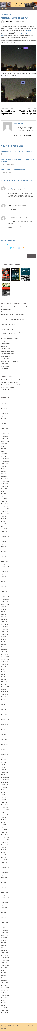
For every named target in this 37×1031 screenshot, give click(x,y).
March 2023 (4, 476)
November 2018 (5, 599)
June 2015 (3, 702)
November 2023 (5, 461)
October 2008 (4, 902)
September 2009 (5, 875)
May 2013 (3, 764)
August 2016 (4, 666)
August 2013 (4, 757)
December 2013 (5, 747)
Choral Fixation (5, 319)
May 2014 (3, 734)
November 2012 (5, 779)
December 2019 (5, 566)
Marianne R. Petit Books (7, 351)
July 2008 (3, 910)
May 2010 (3, 855)
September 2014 (5, 724)
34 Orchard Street (5, 307)
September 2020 (5, 544)
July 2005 (3, 1000)
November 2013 (5, 749)
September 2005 (5, 995)
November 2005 (5, 990)
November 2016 (5, 659)
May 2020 (3, 554)
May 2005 (3, 1005)
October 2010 (4, 842)
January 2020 (4, 564)
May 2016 (3, 674)
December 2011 (5, 807)
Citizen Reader (4, 322)
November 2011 (5, 809)
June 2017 (3, 641)
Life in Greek (4, 346)
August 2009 (4, 877)
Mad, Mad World (5, 348)
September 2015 (5, 694)
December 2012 (5, 777)
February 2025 (4, 428)
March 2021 (4, 529)
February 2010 (4, 862)
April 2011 (3, 827)
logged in (9, 244)
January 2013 (4, 774)
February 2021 (4, 531)
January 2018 (4, 624)
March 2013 (4, 769)
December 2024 (5, 433)
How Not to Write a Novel (7, 329)
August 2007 (4, 937)
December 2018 (5, 596)
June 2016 (3, 671)
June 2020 (3, 551)
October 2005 (4, 992)
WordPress (32, 1026)
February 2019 (4, 591)
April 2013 (3, 767)
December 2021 (5, 506)
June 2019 (3, 581)
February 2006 (4, 982)
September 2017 (5, 634)
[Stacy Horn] (18, 4)
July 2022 (3, 491)
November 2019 (5, 569)
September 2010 (5, 845)
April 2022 (3, 496)
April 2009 (3, 887)
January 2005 (4, 1013)
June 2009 (3, 882)
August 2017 (4, 636)
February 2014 (4, 742)
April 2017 (3, 646)
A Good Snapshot (5, 309)
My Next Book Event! (6, 390)
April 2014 (3, 737)
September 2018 (5, 604)
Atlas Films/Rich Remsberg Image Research (12, 314)
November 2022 (5, 481)
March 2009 (4, 890)
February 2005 (4, 1010)
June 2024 (3, 448)
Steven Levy (4, 363)
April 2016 (3, 677)
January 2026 (4, 408)
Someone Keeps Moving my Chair (9, 361)
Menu (6, 8)
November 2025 (5, 411)
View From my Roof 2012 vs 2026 (9, 382)
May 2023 (3, 471)
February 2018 (4, 621)
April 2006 (3, 977)
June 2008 (3, 912)
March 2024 (4, 453)
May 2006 (3, 975)
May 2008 (3, 915)
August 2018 (4, 606)
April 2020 (3, 556)
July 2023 (3, 468)
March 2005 (4, 1008)
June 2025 (3, 421)
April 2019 (3, 586)
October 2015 (4, 692)
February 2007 (4, 952)
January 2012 (4, 804)
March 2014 (4, 739)
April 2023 (3, 473)
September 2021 (5, 514)
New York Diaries (5, 358)
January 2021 (4, 534)
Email (21, 247)
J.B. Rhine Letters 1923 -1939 (8, 332)
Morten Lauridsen (5, 356)
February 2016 (4, 682)
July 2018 (3, 609)
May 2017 (3, 644)
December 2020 (5, 536)
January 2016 (4, 684)
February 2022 (4, 501)
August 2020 (4, 546)
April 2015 (3, 707)
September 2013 (5, 754)
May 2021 (3, 524)
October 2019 (4, 571)
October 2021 (4, 511)
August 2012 (4, 787)
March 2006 (4, 980)
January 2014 (4, 744)
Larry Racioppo (5, 343)
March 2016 (4, 679)
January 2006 (4, 985)
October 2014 (4, 722)
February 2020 (4, 561)
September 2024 (5, 441)
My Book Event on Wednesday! (8, 387)
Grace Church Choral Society (8, 324)
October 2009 (4, 872)
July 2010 (3, 850)
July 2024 (3, 446)
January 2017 (4, 654)
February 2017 (4, 651)
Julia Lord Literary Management (9, 338)
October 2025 (4, 413)
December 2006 (5, 957)
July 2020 (3, 549)
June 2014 (3, 732)
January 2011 (4, 834)
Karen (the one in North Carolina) (16, 188)
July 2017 (3, 639)
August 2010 (4, 847)
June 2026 (3, 401)
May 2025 (3, 423)
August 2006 (4, 967)
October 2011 (4, 812)
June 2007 (3, 942)
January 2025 (4, 431)
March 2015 (4, 709)
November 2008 (5, 900)
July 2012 (3, 789)
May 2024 (3, 451)
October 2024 (4, 438)
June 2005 (3, 1003)
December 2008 (5, 897)
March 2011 (4, 829)
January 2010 (4, 865)
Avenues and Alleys (6, 317)
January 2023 (4, 478)
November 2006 (5, 960)
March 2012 (4, 799)
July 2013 (3, 759)
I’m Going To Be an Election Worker (16, 151)
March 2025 (4, 426)
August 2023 (4, 466)
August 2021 (4, 516)
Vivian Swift (4, 368)
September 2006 (5, 965)
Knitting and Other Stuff (6, 341)
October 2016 (4, 661)
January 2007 (4, 955)
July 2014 (3, 729)
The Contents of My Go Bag (13, 169)
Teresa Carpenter (5, 366)
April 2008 (3, 917)
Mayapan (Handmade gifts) (7, 353)
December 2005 (5, 987)
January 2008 (4, 925)
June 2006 (3, 972)
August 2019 (4, 576)
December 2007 (5, 927)
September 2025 (5, 416)
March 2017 (4, 649)
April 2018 (3, 616)
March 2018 (4, 619)
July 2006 (3, 970)
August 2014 (4, 727)
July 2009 (3, 880)
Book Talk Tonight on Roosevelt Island (10, 380)
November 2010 (5, 840)
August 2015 (4, 697)
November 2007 (5, 930)
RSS (25, 247)
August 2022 (4, 488)
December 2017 (5, 626)
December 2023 (5, 458)
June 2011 (3, 822)
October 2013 (4, 752)
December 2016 (5, 656)
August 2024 (4, 443)
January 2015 (4, 714)
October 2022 (4, 483)
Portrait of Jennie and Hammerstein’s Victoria (12, 385)
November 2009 (5, 870)
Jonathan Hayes (5, 336)
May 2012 (3, 794)
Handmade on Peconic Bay (7, 327)
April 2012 (3, 797)
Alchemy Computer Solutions (8, 312)
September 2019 (5, 574)
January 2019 (4, 594)
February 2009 (4, 892)
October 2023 (4, 463)
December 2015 (5, 687)
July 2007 (3, 940)
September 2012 (5, 784)
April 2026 (3, 403)
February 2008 (4, 922)
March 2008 (4, 920)
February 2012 (4, 802)
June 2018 (3, 611)
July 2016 (3, 669)
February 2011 (4, 832)
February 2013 (4, 772)
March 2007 (4, 950)
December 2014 (5, 717)
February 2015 (4, 712)
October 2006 (4, 962)
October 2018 (4, 601)
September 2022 (5, 486)
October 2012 (4, 782)
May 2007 (3, 945)
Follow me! (14, 247)
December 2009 (5, 867)
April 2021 (3, 526)
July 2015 (3, 699)
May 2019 (3, 584)
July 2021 (3, 519)
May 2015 (3, 704)
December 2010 (5, 837)
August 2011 (4, 817)
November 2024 (5, 436)
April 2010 (3, 857)
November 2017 (5, 629)
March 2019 (4, 589)
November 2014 (5, 719)
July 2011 (3, 819)
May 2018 (3, 614)
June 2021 (3, 521)
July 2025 (3, 418)
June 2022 (3, 493)
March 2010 (4, 860)
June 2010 (3, 852)
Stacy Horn (9, 21)
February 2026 (4, 406)
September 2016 (5, 664)
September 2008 (5, 905)
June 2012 (3, 792)
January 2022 (4, 503)
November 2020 (5, 539)
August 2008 (4, 907)
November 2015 (5, 689)
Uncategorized (6, 14)
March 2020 (4, 559)
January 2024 (4, 456)
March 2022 (4, 498)
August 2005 (4, 997)
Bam (5, 1028)
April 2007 (3, 947)
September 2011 (5, 814)
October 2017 (4, 631)
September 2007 (5, 935)
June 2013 (3, 762)
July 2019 (3, 579)
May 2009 (3, 885)
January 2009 (4, 895)
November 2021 (5, 508)
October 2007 (4, 932)
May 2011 (3, 824)
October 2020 (4, 541)
